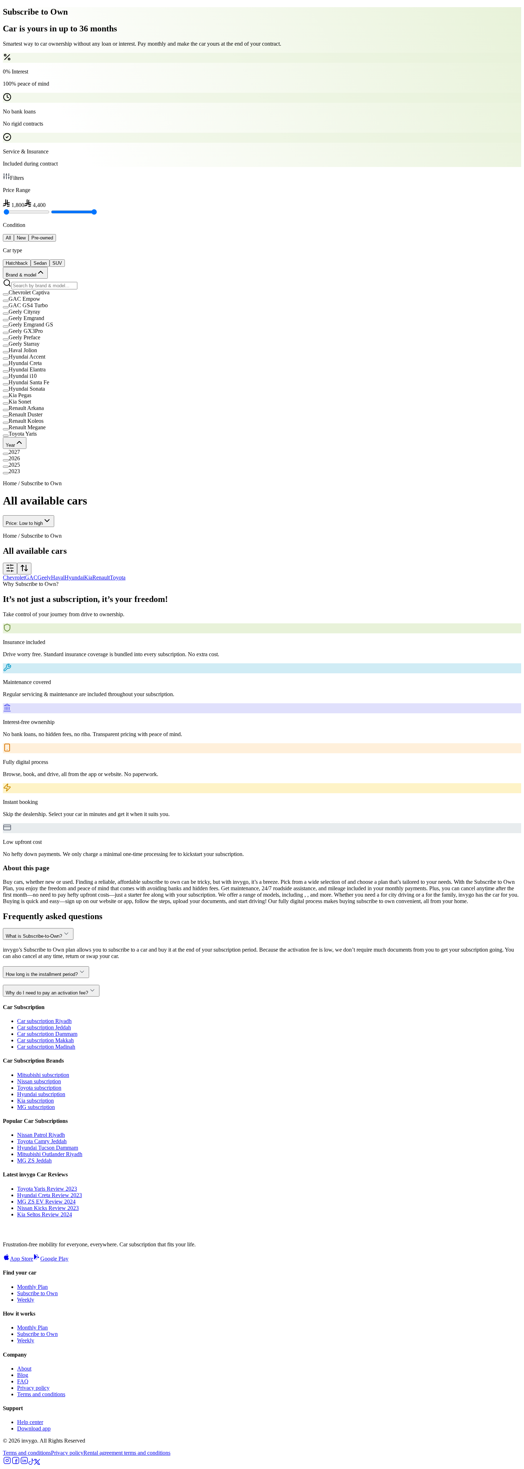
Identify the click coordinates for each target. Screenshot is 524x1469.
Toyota (117, 577)
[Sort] (24, 568)
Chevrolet (14, 577)
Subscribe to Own (37, 1293)
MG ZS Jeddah (34, 1161)
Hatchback (17, 263)
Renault (101, 577)
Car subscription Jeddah (44, 1027)
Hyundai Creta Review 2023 (49, 1195)
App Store (21, 1259)
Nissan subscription (39, 1081)
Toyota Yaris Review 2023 (47, 1189)
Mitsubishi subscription (43, 1075)
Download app (34, 1428)
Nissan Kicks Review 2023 (48, 1208)
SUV (57, 263)
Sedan (40, 263)
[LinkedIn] (24, 1463)
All (8, 237)
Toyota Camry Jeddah (42, 1141)
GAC (31, 577)
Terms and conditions (41, 1394)
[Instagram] (7, 1463)
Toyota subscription (39, 1088)
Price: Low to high (24, 523)
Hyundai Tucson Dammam (47, 1148)
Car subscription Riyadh (44, 1021)
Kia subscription (35, 1101)
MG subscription (36, 1107)
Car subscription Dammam (47, 1034)
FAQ (23, 1381)
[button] (262, 292)
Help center (30, 1422)
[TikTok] (31, 1463)
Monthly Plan (32, 1287)
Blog (22, 1375)
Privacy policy (33, 1388)
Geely (44, 577)
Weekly (25, 1300)
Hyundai (74, 577)
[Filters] (10, 568)
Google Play (54, 1259)
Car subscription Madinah (46, 1047)
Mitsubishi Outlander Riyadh (49, 1154)
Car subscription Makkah (45, 1040)
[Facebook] (15, 1463)
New (21, 237)
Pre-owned (42, 237)
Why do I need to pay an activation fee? (47, 993)
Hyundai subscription (41, 1094)
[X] (37, 1463)
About (24, 1369)
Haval (58, 577)
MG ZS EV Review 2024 (46, 1202)
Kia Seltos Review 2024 (44, 1214)
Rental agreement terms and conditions (126, 1453)
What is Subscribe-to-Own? (34, 936)
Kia (88, 577)
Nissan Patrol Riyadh (41, 1135)
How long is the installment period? (42, 974)
